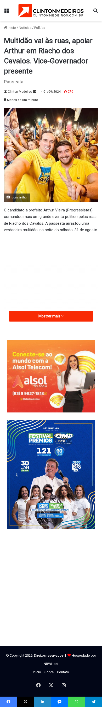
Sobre (49, 672)
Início (11, 28)
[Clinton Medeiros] (51, 10)
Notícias (25, 28)
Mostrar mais (49, 316)
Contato (63, 672)
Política (39, 28)
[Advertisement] (51, 279)
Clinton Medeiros (20, 92)
